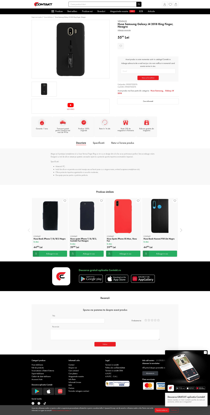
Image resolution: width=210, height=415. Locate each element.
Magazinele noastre (122, 11)
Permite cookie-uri (161, 410)
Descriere (81, 143)
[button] (165, 5)
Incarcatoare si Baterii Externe (43, 370)
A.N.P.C (108, 373)
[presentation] (29, 230)
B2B (141, 11)
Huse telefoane (48, 17)
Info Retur (72, 379)
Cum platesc (73, 373)
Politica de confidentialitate (115, 367)
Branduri (101, 11)
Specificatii (99, 143)
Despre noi (73, 367)
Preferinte (174, 410)
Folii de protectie (38, 367)
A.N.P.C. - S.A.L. (111, 376)
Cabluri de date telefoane (41, 376)
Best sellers (72, 11)
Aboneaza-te (150, 373)
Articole (151, 11)
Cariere (71, 388)
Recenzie (55, 326)
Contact (71, 364)
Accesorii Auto (37, 379)
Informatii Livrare (75, 382)
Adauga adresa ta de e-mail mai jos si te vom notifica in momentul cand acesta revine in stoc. (148, 64)
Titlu (53, 315)
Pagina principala (37, 17)
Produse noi (87, 11)
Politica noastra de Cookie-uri (61, 410)
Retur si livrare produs (122, 143)
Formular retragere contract (79, 391)
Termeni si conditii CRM (114, 370)
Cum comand (74, 370)
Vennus (122, 21)
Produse (59, 11)
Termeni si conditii (112, 364)
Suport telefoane (38, 373)
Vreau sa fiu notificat (148, 78)
